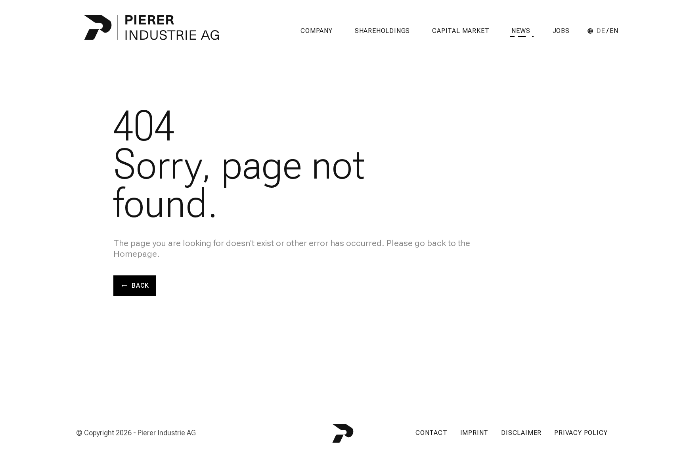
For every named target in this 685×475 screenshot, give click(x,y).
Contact (431, 433)
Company (316, 31)
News (520, 31)
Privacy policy (580, 433)
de (601, 31)
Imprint (474, 433)
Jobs (561, 31)
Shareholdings (382, 31)
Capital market (460, 31)
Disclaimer (521, 433)
